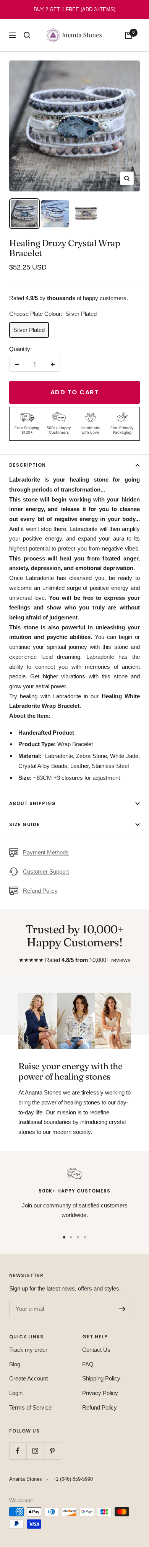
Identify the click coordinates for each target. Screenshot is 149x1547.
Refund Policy (40, 890)
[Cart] (128, 35)
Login (16, 1393)
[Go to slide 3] (78, 1237)
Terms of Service (30, 1407)
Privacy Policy (100, 1393)
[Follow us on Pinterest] (52, 1450)
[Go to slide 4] (85, 1237)
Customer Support (46, 871)
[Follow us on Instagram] (35, 1450)
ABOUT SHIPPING (32, 803)
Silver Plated (29, 330)
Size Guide (24, 824)
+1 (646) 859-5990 (73, 1479)
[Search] (27, 35)
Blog (14, 1364)
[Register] (122, 1309)
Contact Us (96, 1349)
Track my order (28, 1349)
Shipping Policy (101, 1378)
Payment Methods (46, 852)
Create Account (28, 1378)
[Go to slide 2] (71, 1237)
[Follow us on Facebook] (17, 1450)
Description (27, 465)
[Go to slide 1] (64, 1237)
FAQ (88, 1364)
